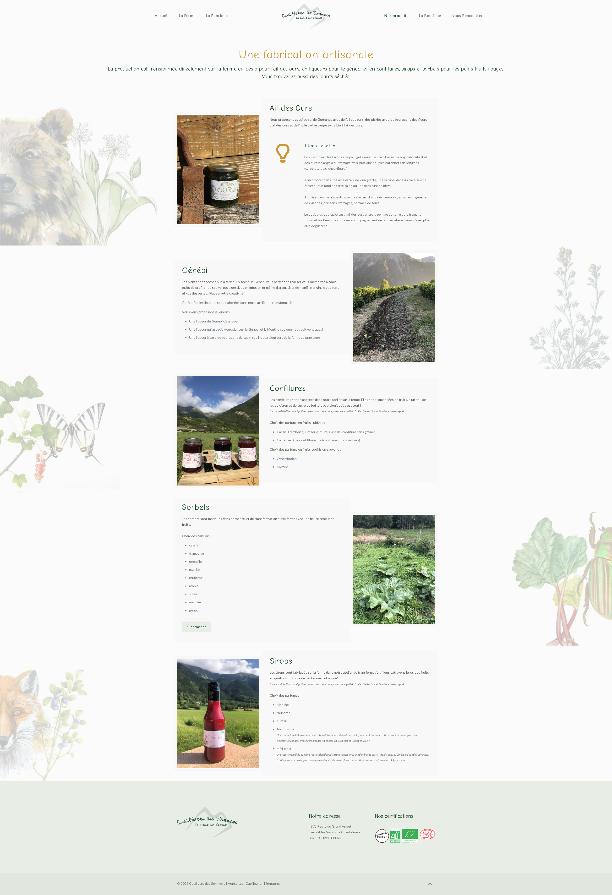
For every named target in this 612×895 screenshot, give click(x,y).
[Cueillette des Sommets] (306, 15)
